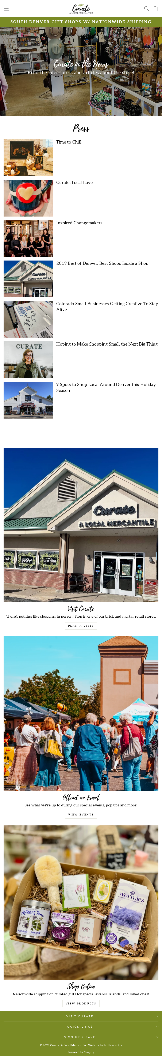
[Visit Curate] (81, 525)
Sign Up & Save (80, 1037)
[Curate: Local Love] (28, 198)
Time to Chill (68, 142)
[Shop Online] (81, 902)
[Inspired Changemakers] (28, 238)
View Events (81, 814)
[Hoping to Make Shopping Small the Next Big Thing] (28, 359)
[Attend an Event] (81, 713)
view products (81, 1003)
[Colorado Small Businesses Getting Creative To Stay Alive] (28, 319)
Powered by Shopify (81, 1052)
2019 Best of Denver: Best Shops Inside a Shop (102, 263)
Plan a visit (81, 626)
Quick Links (80, 1026)
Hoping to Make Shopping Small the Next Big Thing (107, 344)
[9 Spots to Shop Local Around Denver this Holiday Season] (28, 400)
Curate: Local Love (74, 182)
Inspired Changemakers (79, 223)
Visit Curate (80, 1016)
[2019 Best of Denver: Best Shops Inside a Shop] (28, 279)
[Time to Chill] (28, 157)
